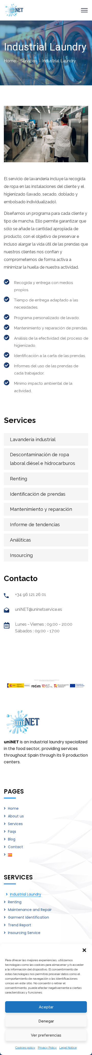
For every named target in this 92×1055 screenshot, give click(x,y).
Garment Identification (28, 917)
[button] (84, 950)
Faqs (12, 831)
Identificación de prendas (37, 494)
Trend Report (19, 925)
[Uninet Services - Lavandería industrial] (14, 9)
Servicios (28, 60)
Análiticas (20, 540)
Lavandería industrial (32, 439)
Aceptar (46, 1007)
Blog (11, 839)
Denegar (46, 1021)
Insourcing (21, 555)
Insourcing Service (24, 932)
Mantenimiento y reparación (41, 509)
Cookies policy (25, 1047)
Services (15, 823)
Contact (15, 846)
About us (16, 816)
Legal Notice (68, 1047)
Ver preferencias (46, 1035)
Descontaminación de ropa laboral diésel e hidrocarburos (42, 459)
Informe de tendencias (35, 524)
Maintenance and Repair (30, 909)
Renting (18, 478)
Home (10, 60)
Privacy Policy (47, 1047)
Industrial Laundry (25, 894)
